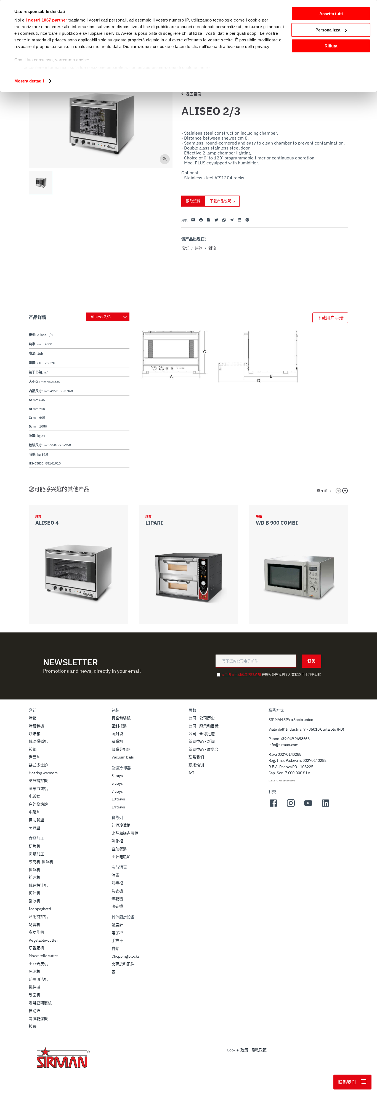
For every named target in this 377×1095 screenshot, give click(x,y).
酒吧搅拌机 (38, 916)
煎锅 (32, 749)
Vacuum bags (122, 757)
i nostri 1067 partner (46, 20)
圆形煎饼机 (38, 788)
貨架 (115, 948)
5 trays (117, 783)
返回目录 (193, 94)
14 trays (118, 807)
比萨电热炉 (121, 856)
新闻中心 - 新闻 (202, 741)
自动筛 (34, 1010)
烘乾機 (117, 898)
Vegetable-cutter (43, 940)
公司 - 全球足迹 (202, 733)
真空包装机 (121, 717)
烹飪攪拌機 (38, 780)
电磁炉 (34, 812)
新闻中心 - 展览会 (203, 749)
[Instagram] (291, 806)
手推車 (117, 940)
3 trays (117, 775)
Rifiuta (331, 46)
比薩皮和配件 (122, 964)
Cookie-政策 (237, 1050)
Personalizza (327, 30)
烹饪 (185, 248)
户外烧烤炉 (38, 804)
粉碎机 (34, 877)
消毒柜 (117, 882)
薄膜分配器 (121, 749)
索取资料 (193, 201)
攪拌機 (34, 987)
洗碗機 (117, 906)
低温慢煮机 (38, 741)
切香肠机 (36, 948)
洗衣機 (117, 890)
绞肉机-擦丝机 (41, 861)
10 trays (118, 799)
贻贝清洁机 (38, 979)
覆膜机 (117, 741)
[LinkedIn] (325, 806)
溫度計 (117, 924)
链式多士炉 (38, 765)
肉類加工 (36, 853)
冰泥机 (34, 971)
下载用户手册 (330, 318)
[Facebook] (273, 806)
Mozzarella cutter (43, 955)
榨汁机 (34, 893)
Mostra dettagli (29, 81)
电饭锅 (34, 796)
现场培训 (196, 765)
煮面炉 (34, 757)
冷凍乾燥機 (38, 1018)
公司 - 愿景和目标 (203, 725)
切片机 (34, 846)
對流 (212, 248)
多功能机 (36, 932)
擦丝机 (34, 869)
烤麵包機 (36, 725)
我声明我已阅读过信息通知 (241, 674)
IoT (191, 772)
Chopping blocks (125, 956)
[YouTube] (308, 806)
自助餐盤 (36, 819)
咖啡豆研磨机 (40, 1002)
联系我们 (196, 757)
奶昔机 (34, 924)
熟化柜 (117, 840)
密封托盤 (119, 725)
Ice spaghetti (40, 908)
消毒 (115, 875)
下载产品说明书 (222, 201)
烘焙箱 (34, 733)
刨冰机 (34, 900)
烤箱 (199, 248)
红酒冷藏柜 (121, 825)
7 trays (117, 791)
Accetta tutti (331, 13)
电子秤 (117, 932)
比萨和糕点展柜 (124, 833)
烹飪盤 (34, 827)
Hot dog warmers (43, 772)
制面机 (34, 994)
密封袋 (117, 733)
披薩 (32, 1026)
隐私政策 (259, 1050)
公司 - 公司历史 (202, 717)
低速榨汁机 (38, 885)
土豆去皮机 (38, 963)
